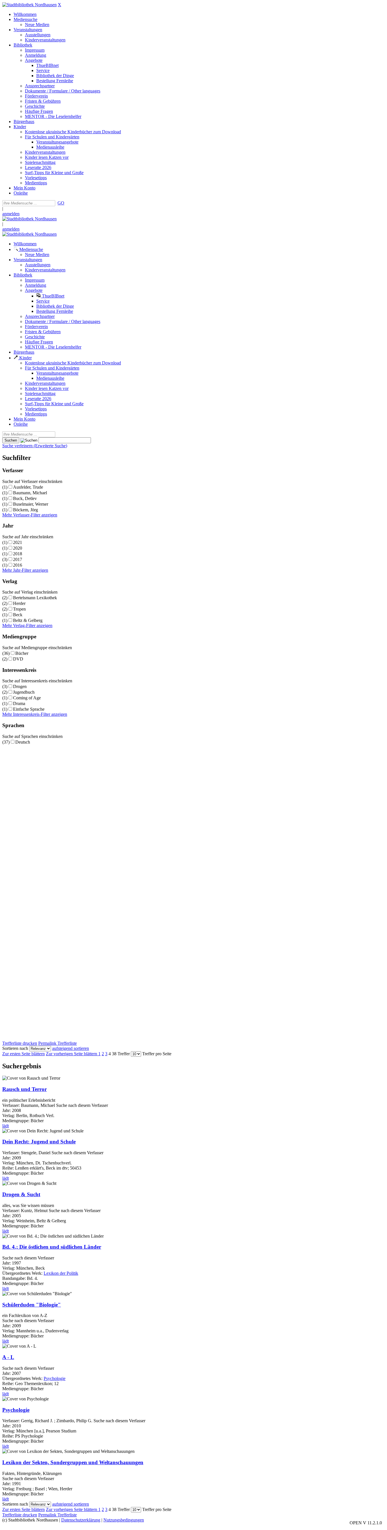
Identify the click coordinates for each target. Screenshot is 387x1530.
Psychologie (54, 1378)
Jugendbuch (24, 692)
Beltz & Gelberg (27, 620)
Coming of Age (27, 697)
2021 (17, 542)
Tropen (19, 609)
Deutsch (22, 742)
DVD (18, 659)
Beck (17, 614)
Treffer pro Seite (156, 1053)
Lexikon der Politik (61, 1273)
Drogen (20, 686)
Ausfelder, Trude (28, 487)
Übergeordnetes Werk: (23, 1273)
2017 (17, 559)
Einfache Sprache (28, 709)
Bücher (21, 653)
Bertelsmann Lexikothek (35, 597)
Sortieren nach (15, 1048)
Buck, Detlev (25, 498)
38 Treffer (121, 1053)
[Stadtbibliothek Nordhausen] (29, 4)
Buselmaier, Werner (30, 504)
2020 (17, 548)
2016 (17, 565)
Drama (19, 703)
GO (61, 203)
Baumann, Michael (30, 492)
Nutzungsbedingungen (123, 1520)
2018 (17, 553)
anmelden (11, 213)
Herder (19, 603)
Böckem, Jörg (25, 509)
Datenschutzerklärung (80, 1520)
